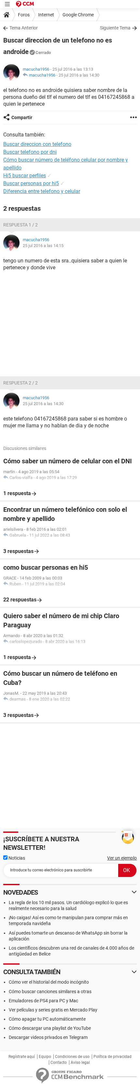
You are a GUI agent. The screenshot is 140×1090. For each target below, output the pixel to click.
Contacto (58, 1062)
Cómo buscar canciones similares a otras (50, 991)
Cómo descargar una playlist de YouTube (50, 1028)
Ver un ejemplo (122, 858)
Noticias (16, 858)
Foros (24, 14)
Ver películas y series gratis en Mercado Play (53, 1009)
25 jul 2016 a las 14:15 (43, 245)
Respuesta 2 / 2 (20, 382)
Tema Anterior (23, 27)
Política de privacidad (112, 1056)
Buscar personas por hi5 (31, 183)
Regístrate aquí (21, 1056)
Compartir (21, 117)
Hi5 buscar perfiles (24, 175)
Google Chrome (78, 14)
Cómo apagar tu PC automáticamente (47, 1019)
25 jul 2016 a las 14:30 (79, 75)
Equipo (45, 1056)
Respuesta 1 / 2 (20, 224)
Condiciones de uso (72, 1056)
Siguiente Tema (115, 27)
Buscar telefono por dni (30, 152)
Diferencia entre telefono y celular (41, 191)
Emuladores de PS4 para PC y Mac (43, 1000)
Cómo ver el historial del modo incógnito (49, 982)
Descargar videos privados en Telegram (48, 1037)
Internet (46, 14)
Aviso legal (80, 1062)
